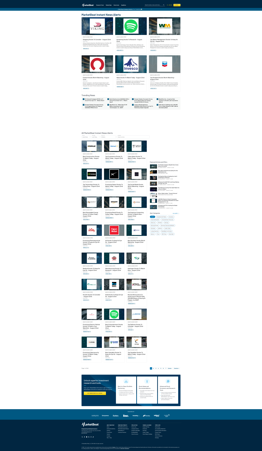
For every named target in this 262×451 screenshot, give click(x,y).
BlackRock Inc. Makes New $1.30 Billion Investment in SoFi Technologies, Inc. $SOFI (118, 106)
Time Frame (93, 135)
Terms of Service (158, 436)
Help (111, 437)
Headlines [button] (123, 5)
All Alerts (175, 213)
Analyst (152, 216)
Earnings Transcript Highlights (167, 225)
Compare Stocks (135, 428)
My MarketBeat (134, 432)
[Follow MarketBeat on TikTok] (93, 437)
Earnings (166, 222)
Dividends (145, 428)
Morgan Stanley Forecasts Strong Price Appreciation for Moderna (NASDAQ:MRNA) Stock (94, 106)
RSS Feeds (157, 434)
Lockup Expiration (155, 231)
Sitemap (157, 437)
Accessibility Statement (160, 428)
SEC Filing (164, 234)
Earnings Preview (154, 225)
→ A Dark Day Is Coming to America (124, 9)
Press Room (109, 432)
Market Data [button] (108, 5)
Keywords (119, 135)
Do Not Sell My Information (160, 430)
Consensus (171, 216)
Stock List (153, 222)
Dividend (160, 222)
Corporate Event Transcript (167, 219)
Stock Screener (134, 434)
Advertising (157, 426)
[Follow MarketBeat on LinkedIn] (89, 437)
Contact (108, 436)
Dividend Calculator (135, 430)
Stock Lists (133, 426)
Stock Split (171, 234)
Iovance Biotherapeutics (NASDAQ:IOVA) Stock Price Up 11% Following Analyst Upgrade (143, 106)
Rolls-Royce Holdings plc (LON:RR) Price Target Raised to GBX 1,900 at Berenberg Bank (168, 106)
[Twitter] (82, 437)
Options (152, 234)
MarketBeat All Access (123, 426)
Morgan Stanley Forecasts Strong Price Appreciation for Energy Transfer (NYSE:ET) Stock (143, 100)
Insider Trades (146, 432)
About (108, 426)
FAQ (107, 437)
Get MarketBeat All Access (94, 393)
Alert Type (103, 135)
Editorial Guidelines (111, 428)
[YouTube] (87, 437)
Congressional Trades (161, 216)
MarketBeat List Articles (166, 231)
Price (158, 234)
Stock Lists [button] (116, 5)
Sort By (83, 135)
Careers (108, 434)
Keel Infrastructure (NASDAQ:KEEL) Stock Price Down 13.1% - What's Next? (119, 100)
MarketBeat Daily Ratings (123, 428)
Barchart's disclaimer (125, 448)
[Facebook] (84, 437)
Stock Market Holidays (147, 434)
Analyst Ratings (146, 426)
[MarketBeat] (88, 5)
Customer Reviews (122, 432)
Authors (108, 430)
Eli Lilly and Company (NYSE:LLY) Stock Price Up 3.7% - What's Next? (94, 99)
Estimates (153, 228)
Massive (114, 447)
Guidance (160, 228)
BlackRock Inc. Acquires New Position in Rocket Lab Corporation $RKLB (168, 100)
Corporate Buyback (155, 219)
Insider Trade (167, 228)
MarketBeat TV (121, 430)
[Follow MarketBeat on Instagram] (91, 437)
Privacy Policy (158, 432)
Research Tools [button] (100, 5)
